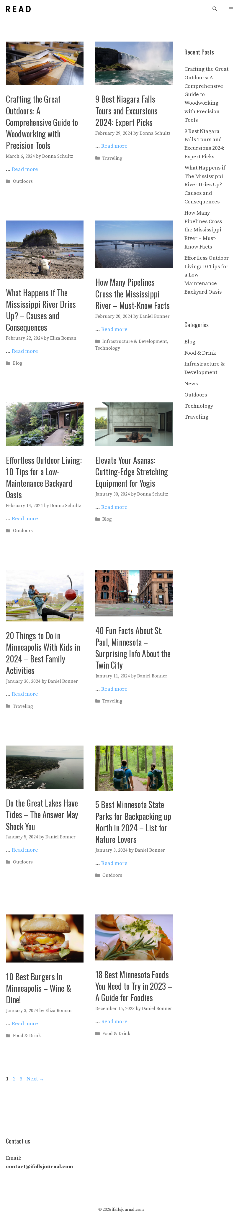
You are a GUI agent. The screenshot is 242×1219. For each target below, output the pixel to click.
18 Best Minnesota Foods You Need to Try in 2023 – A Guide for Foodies (133, 986)
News (191, 383)
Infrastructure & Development (134, 341)
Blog (17, 363)
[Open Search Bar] (215, 9)
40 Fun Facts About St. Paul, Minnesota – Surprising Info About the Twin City (133, 647)
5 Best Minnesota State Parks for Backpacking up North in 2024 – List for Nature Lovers (133, 821)
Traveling (112, 158)
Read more (25, 169)
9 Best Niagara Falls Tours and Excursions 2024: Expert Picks (126, 110)
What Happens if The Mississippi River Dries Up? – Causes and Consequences (41, 310)
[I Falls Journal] (18, 9)
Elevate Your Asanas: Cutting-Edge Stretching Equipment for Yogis (131, 471)
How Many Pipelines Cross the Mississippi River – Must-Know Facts (132, 293)
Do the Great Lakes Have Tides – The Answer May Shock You (42, 814)
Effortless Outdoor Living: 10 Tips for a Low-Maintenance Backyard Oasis (44, 477)
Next (35, 1078)
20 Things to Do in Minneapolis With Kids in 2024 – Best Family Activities (43, 652)
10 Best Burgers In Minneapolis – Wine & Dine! (38, 988)
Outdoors (23, 181)
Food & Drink (27, 1036)
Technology (107, 348)
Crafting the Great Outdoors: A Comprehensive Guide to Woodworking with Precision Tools (42, 122)
